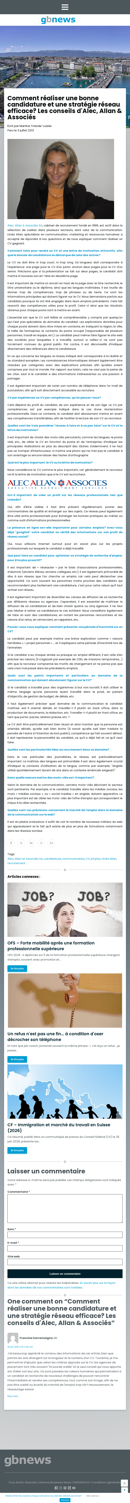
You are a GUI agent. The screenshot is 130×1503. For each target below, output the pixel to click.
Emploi (95, 859)
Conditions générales (107, 1482)
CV (88, 859)
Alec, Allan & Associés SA (24, 225)
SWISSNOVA (81, 1482)
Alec (10, 859)
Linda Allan (109, 859)
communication (73, 859)
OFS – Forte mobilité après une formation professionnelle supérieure (51, 946)
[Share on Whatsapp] (41, 843)
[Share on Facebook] (11, 843)
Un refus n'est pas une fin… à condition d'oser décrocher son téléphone (55, 1037)
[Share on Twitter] (21, 843)
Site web (13, 1256)
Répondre (12, 1396)
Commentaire (18, 1192)
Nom (11, 1229)
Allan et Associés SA (29, 859)
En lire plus (17, 968)
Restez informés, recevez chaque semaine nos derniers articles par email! (43, 1495)
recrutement (16, 863)
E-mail (13, 1243)
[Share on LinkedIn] (31, 843)
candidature (52, 859)
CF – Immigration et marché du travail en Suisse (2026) (58, 1128)
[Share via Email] (51, 843)
